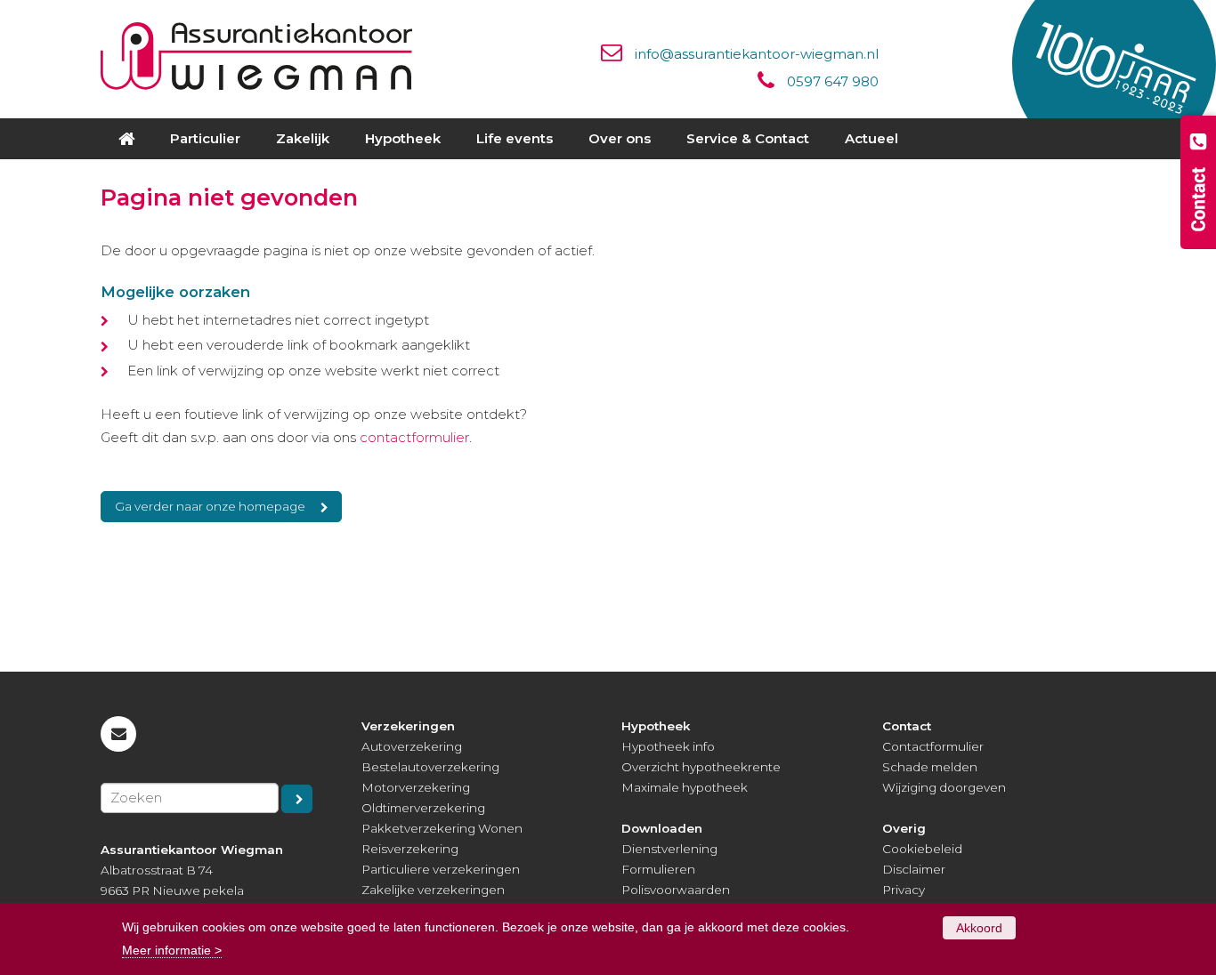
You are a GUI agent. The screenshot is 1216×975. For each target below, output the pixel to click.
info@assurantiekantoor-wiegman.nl (757, 53)
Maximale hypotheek (684, 787)
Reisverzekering (409, 849)
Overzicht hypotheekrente (701, 767)
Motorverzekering (415, 787)
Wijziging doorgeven (944, 787)
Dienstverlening (669, 849)
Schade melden (929, 767)
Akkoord (979, 928)
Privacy (903, 889)
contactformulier (414, 437)
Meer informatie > (172, 950)
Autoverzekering (411, 746)
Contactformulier (933, 746)
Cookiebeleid (922, 849)
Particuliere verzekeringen (440, 869)
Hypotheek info (668, 746)
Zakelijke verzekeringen (433, 889)
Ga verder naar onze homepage (210, 506)
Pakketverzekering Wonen (442, 828)
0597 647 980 (833, 81)
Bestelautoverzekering (430, 767)
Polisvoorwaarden (675, 889)
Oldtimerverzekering (423, 808)
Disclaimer (913, 869)
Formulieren (658, 869)
